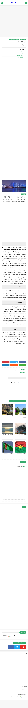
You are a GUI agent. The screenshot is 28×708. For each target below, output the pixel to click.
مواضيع (14, 2)
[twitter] (17, 647)
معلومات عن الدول (14, 39)
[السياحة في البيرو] (20, 428)
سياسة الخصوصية (21, 694)
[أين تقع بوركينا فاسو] (20, 447)
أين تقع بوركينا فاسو (21, 453)
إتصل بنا (23, 692)
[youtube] (23, 647)
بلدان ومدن (23, 39)
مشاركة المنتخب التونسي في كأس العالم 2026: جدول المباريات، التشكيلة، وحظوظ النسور (13, 199)
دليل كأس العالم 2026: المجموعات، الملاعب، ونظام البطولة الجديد (13, 201)
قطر (22, 51)
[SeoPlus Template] (21, 697)
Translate (12, 636)
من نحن (23, 689)
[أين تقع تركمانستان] (7, 447)
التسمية (21, 53)
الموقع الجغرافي (20, 55)
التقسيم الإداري (20, 57)
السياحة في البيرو (22, 434)
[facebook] (11, 647)
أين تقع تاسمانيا (9, 415)
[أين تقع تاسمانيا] (7, 409)
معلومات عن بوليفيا (8, 434)
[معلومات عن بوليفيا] (7, 428)
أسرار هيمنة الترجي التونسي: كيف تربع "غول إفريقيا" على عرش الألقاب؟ (13, 196)
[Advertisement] (14, 22)
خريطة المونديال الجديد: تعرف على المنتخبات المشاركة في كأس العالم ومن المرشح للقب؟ (13, 197)
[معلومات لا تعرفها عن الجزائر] (20, 409)
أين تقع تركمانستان (8, 453)
